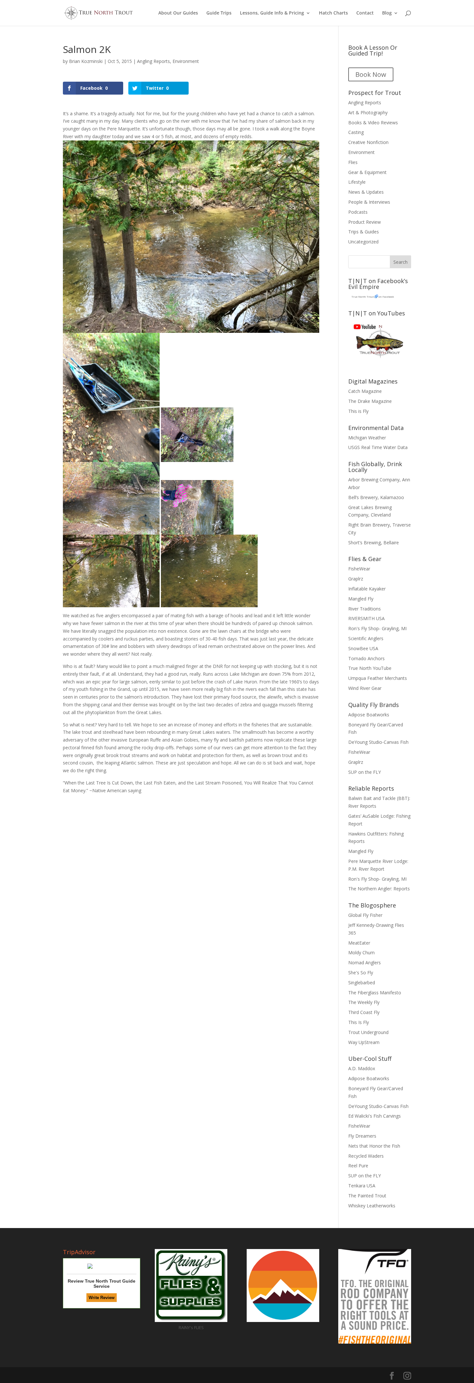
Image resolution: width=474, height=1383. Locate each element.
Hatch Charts (333, 13)
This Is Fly (358, 1022)
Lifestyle (357, 182)
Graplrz (355, 579)
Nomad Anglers (364, 962)
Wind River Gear (364, 688)
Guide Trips (219, 13)
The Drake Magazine (370, 401)
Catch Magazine (365, 391)
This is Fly (358, 411)
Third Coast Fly (364, 1012)
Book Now (370, 74)
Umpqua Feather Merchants (377, 678)
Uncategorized (363, 242)
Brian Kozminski (86, 61)
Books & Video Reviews (373, 122)
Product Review (364, 222)
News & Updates (366, 192)
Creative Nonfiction (368, 142)
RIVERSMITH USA (366, 618)
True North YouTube (369, 668)
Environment (186, 61)
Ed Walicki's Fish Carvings (374, 1116)
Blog (387, 13)
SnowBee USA (363, 648)
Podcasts (358, 212)
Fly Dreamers (362, 1136)
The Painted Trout (367, 1196)
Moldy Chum (361, 952)
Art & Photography (368, 112)
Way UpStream (364, 1042)
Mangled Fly (360, 599)
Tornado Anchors (366, 658)
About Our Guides (178, 13)
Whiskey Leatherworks (371, 1206)
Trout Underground (368, 1032)
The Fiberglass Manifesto (374, 992)
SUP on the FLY (364, 772)
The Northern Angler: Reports (379, 889)
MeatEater (359, 943)
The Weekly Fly (364, 1002)
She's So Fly (360, 972)
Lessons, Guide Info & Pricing (272, 13)
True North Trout (362, 296)
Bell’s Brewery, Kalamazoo (376, 497)
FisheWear (359, 569)
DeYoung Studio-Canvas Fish (378, 742)
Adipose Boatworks (368, 715)
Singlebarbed (361, 982)
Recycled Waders (366, 1156)
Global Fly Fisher (365, 915)
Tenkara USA (361, 1186)
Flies (353, 162)
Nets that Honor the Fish (374, 1146)
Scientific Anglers (365, 638)
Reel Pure (358, 1166)
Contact (365, 13)
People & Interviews (369, 202)
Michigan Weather (367, 438)
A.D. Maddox (361, 1068)
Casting (356, 132)
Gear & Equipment (367, 172)
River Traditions (364, 609)
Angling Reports (153, 61)
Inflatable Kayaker (367, 589)
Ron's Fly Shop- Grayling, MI (377, 628)
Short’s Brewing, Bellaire (373, 542)
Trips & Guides (363, 232)
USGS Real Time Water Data (378, 447)
